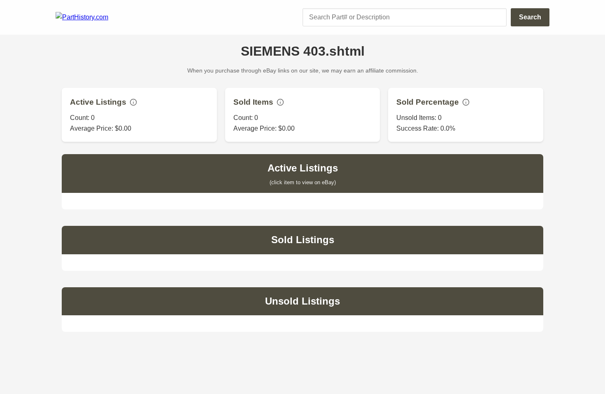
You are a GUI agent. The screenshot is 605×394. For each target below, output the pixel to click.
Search (530, 17)
